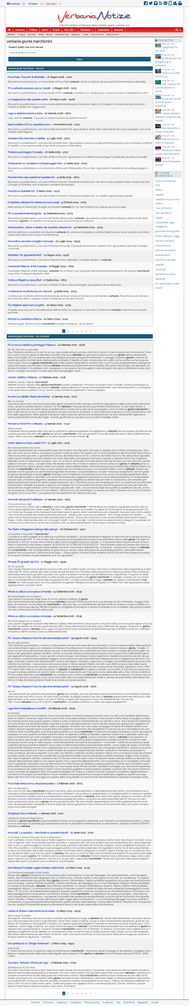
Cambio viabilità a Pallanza (22, 377)
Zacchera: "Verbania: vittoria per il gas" (28, 962)
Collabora (61, 1002)
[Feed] (161, 4)
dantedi (160, 278)
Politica (33, 29)
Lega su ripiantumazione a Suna (25, 113)
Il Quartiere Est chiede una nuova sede (33, 202)
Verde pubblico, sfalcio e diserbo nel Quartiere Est (40, 227)
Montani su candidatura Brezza (24, 319)
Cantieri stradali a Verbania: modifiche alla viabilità (167, 117)
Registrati (143, 1002)
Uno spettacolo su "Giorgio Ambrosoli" (28, 943)
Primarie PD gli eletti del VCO (23, 561)
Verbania (11, 34)
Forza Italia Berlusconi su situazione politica (31, 783)
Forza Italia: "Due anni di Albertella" (26, 77)
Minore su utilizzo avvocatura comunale (29, 591)
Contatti (35, 1002)
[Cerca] (178, 29)
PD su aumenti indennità (24, 213)
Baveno (49, 34)
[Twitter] (151, 4)
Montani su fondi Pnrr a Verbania (25, 423)
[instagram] (156, 4)
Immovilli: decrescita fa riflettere (25, 499)
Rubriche (85, 29)
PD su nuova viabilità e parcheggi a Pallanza (32, 345)
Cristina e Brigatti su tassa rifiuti (24, 280)
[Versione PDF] (170, 4)
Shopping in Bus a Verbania (22, 813)
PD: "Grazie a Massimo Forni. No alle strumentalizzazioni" (38, 638)
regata (159, 194)
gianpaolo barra (165, 274)
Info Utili (68, 29)
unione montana (165, 250)
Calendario (103, 29)
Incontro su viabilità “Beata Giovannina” (29, 396)
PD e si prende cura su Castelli (29, 88)
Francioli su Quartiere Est (21, 191)
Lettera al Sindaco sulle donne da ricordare (31, 911)
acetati (159, 264)
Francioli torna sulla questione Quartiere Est (31, 177)
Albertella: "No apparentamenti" (25, 255)
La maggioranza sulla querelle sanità (28, 99)
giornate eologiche (167, 231)
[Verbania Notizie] (94, 22)
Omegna (21, 34)
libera (159, 189)
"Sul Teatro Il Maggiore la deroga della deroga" (33, 529)
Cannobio (31, 34)
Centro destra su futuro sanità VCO (27, 443)
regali (159, 217)
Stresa (41, 34)
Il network (107, 1002)
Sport (45, 29)
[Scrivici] (165, 4)
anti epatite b (163, 212)
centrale (160, 269)
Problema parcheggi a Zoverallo (25, 152)
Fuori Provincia (97, 34)
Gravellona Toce (62, 34)
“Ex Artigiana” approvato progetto (26, 305)
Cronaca (20, 29)
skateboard (162, 254)
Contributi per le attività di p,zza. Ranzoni (30, 291)
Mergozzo (75, 34)
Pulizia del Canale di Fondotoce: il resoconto (168, 102)
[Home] (9, 29)
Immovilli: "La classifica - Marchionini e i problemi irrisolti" (38, 832)
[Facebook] (146, 4)
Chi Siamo (48, 1002)
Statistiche (129, 1002)
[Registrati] (175, 4)
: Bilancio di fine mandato (27, 266)
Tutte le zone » (113, 34)
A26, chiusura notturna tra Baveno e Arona (168, 88)
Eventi (56, 29)
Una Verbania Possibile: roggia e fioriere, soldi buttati (36, 867)
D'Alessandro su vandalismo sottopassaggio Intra (35, 163)
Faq (118, 1002)
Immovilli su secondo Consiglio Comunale (30, 241)
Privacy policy (92, 1002)
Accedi (154, 1002)
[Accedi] (180, 4)
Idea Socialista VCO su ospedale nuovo (29, 124)
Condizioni (75, 1002)
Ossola (85, 34)
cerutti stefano (164, 240)
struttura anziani (165, 259)
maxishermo (163, 245)
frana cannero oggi (167, 236)
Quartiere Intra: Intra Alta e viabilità (26, 138)
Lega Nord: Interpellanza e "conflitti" (27, 708)
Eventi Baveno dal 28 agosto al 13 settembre (168, 62)
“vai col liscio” (164, 208)
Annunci (118, 29)
